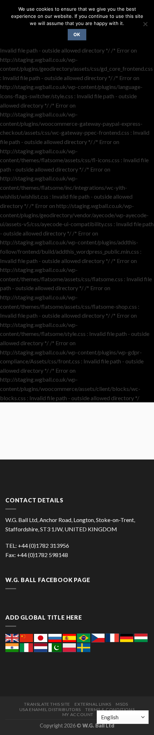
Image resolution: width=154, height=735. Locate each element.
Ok (77, 34)
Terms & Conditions (110, 709)
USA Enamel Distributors (50, 709)
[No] (145, 26)
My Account (77, 714)
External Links (92, 704)
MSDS (122, 704)
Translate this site (47, 704)
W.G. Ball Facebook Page (47, 579)
